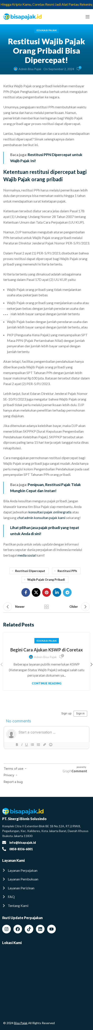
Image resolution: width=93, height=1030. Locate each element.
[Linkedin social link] (57, 592)
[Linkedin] (40, 929)
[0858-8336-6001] (4, 849)
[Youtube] (51, 929)
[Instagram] (6, 929)
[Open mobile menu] (87, 16)
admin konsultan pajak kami (41, 518)
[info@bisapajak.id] (4, 842)
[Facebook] (17, 929)
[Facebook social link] (25, 592)
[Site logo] (22, 16)
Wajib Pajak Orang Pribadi (46, 579)
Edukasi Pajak (47, 30)
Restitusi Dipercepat (30, 571)
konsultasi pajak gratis (50, 512)
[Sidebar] (5, 314)
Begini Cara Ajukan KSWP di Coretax (46, 649)
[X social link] (36, 592)
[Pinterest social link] (46, 592)
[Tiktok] (29, 929)
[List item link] (46, 870)
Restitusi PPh (67, 571)
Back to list (46, 606)
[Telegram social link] (67, 592)
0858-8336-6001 (21, 849)
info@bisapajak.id (22, 842)
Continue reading (46, 683)
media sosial (27, 555)
